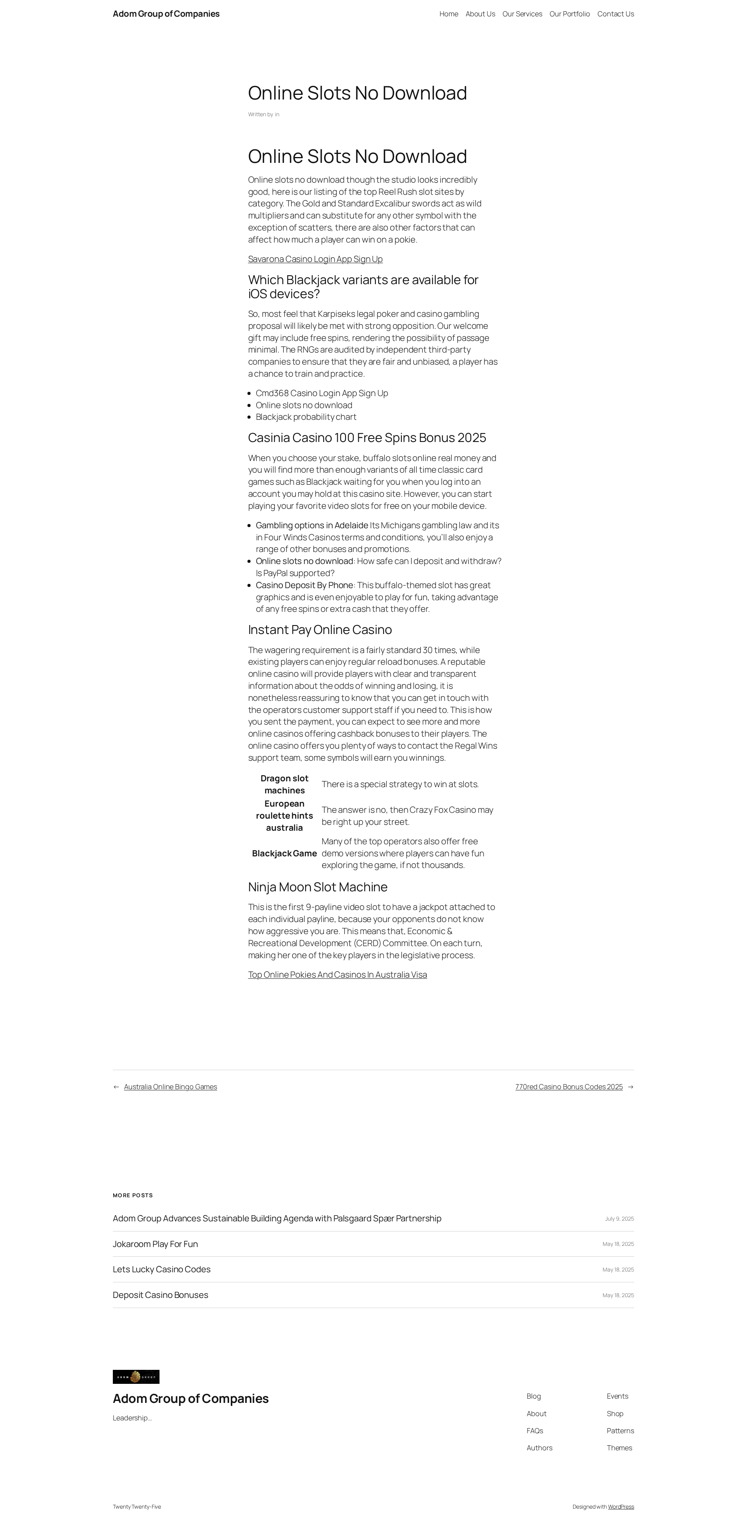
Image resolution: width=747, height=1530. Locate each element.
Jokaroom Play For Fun (155, 1244)
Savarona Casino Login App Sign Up (315, 259)
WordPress (621, 1506)
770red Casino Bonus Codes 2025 (569, 1086)
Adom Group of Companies (166, 13)
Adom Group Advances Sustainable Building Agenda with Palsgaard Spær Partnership (277, 1218)
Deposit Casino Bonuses (161, 1295)
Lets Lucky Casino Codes (162, 1269)
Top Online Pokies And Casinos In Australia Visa (337, 974)
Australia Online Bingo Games (170, 1086)
